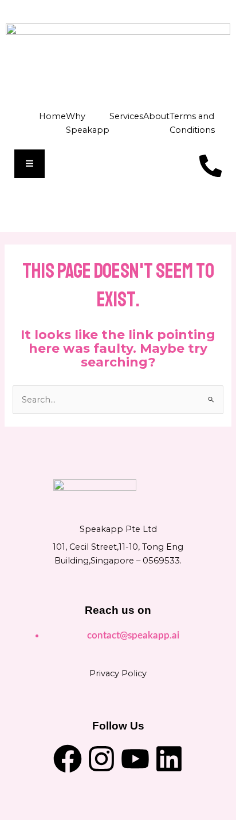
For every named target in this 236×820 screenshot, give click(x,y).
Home (52, 116)
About (156, 116)
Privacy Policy (118, 673)
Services (126, 116)
